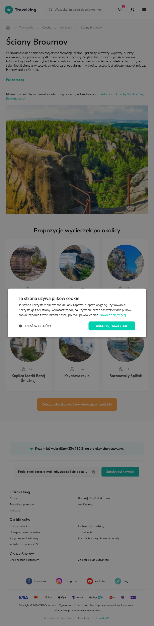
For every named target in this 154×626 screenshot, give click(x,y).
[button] (35, 326)
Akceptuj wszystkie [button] (112, 326)
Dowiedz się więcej (113, 315)
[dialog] (77, 313)
